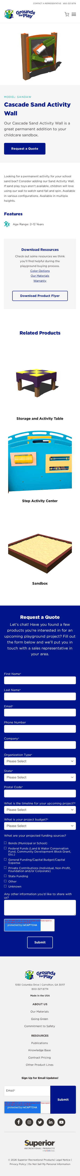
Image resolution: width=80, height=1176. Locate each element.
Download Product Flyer (40, 296)
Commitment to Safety (39, 1026)
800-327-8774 (69, 3)
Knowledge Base (39, 1050)
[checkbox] (40, 865)
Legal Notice (63, 1159)
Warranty (39, 280)
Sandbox (40, 583)
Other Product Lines (39, 1064)
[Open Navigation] (74, 14)
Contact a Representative (47, 3)
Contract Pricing (39, 1057)
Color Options (40, 270)
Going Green (39, 1018)
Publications (39, 1043)
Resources (40, 1035)
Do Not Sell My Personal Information (49, 1164)
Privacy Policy (18, 1164)
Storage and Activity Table (40, 418)
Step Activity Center (40, 501)
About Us (39, 1004)
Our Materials (40, 275)
